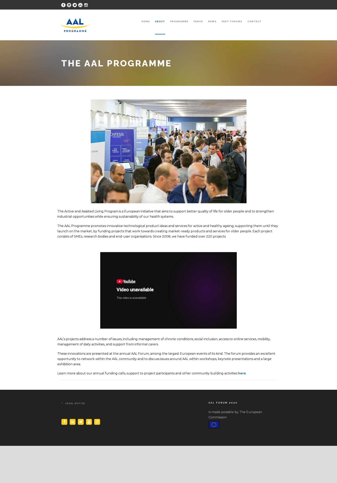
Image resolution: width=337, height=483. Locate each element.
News (212, 21)
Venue (198, 21)
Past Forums (232, 21)
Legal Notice (75, 403)
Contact (254, 21)
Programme (179, 21)
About (160, 21)
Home (146, 21)
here (242, 373)
